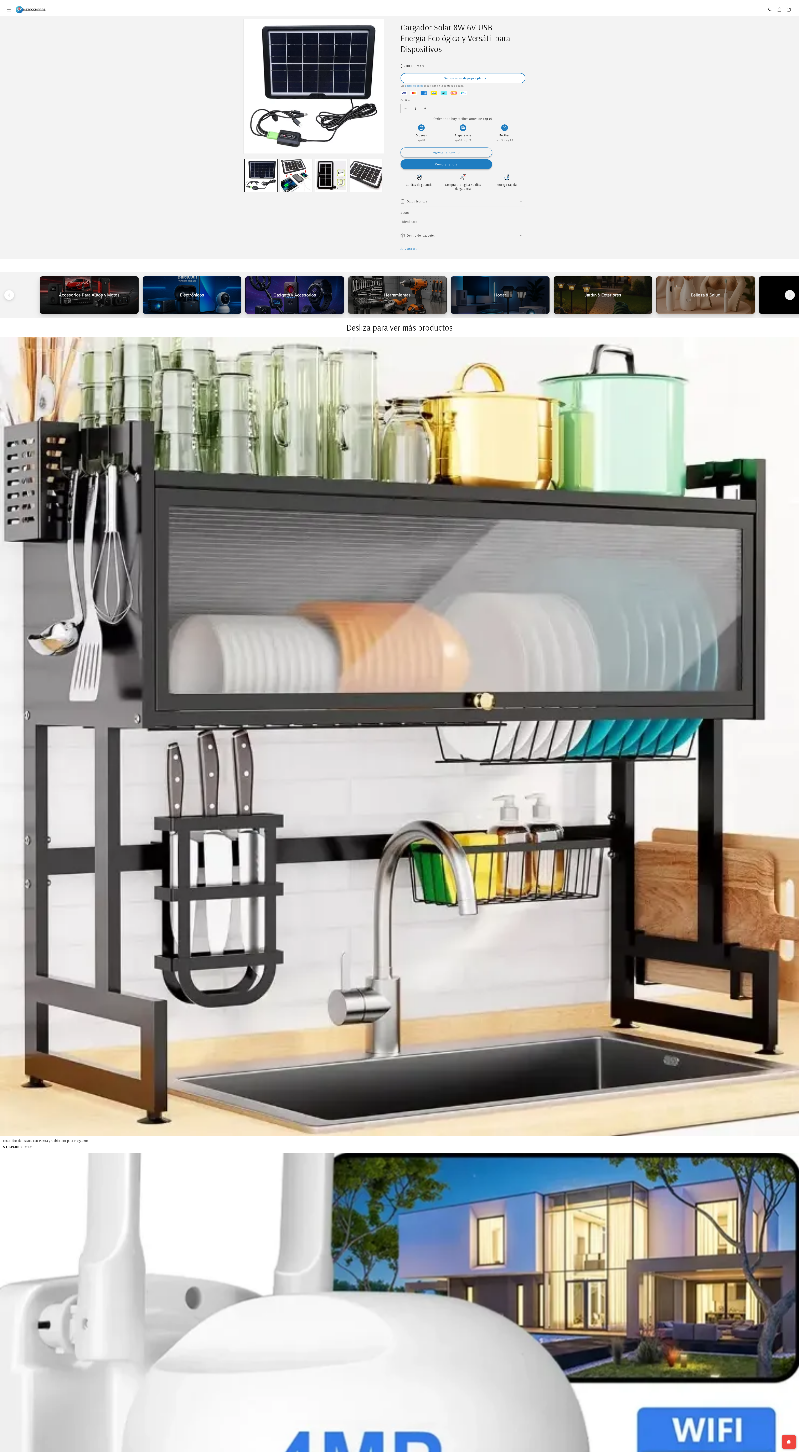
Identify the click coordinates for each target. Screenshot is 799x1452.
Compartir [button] (411, 248)
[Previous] (9, 295)
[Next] (790, 295)
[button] (8, 9)
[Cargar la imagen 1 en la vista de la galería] (260, 175)
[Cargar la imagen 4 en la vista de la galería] (366, 175)
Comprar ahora (446, 164)
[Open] (789, 1442)
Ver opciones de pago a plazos (465, 78)
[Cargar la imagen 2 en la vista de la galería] (295, 175)
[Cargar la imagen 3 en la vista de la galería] (331, 175)
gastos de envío (414, 85)
